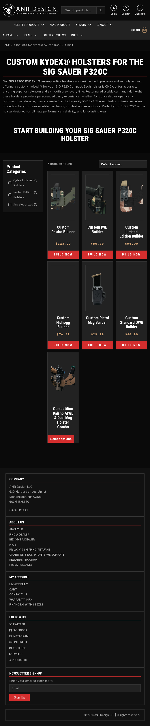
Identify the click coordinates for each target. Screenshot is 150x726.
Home (6, 45)
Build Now (63, 254)
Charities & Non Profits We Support (36, 554)
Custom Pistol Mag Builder (97, 320)
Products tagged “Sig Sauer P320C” (37, 45)
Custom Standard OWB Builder (131, 322)
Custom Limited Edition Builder (131, 231)
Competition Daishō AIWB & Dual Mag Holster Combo (63, 417)
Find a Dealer (19, 534)
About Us (16, 529)
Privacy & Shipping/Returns (29, 549)
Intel (74, 35)
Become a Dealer (22, 539)
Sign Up (19, 697)
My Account (18, 584)
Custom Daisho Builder (63, 229)
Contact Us (18, 594)
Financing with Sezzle (26, 604)
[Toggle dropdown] (42, 24)
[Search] (101, 10)
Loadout (102, 25)
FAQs (12, 544)
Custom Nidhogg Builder (63, 322)
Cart (13, 589)
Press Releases (21, 564)
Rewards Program (23, 559)
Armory (81, 25)
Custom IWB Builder (97, 229)
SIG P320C (16, 81)
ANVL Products (60, 25)
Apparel (8, 35)
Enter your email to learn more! (31, 681)
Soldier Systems (54, 35)
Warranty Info (20, 599)
